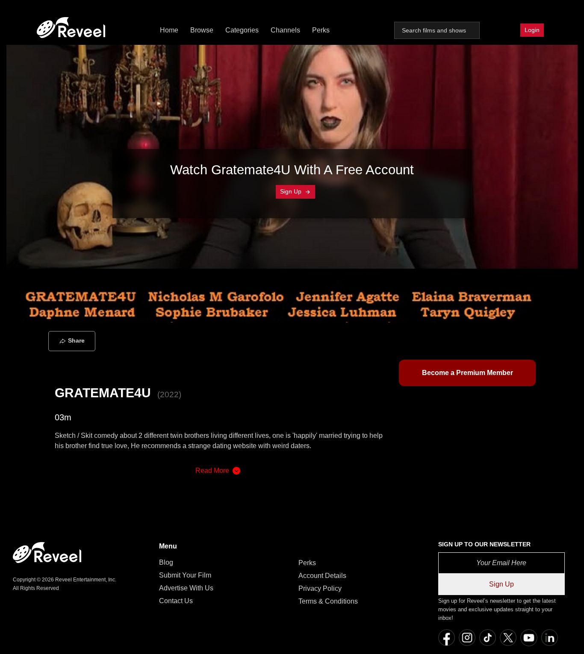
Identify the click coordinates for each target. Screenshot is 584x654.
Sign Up (291, 191)
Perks (321, 30)
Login (532, 29)
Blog (166, 562)
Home (169, 30)
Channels (285, 30)
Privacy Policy (320, 588)
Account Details (322, 575)
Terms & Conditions (328, 601)
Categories (242, 30)
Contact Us (176, 600)
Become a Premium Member (467, 372)
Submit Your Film (185, 575)
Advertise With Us (186, 588)
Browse (201, 30)
